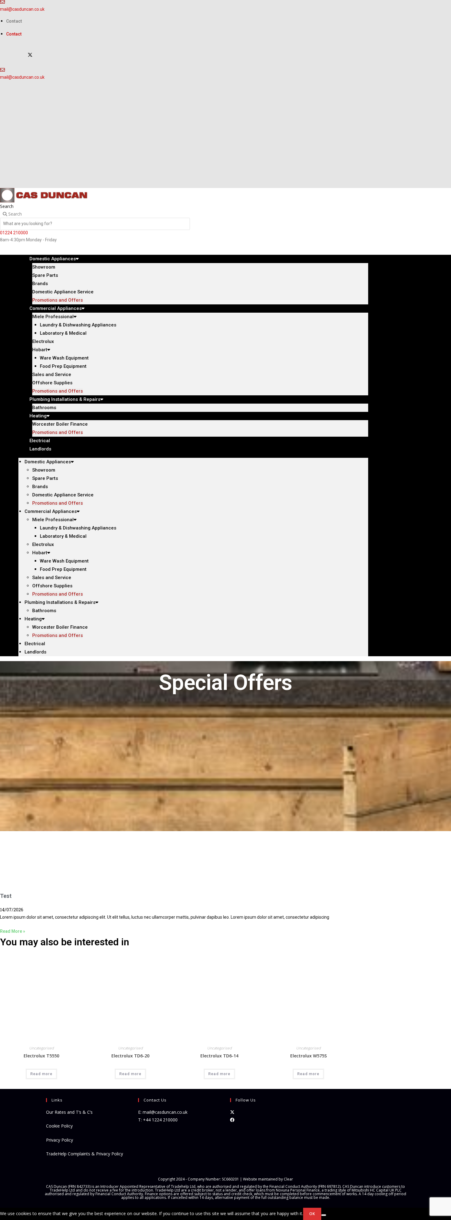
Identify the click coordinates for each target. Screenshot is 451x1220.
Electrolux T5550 (41, 1056)
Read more (41, 1074)
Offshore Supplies (52, 383)
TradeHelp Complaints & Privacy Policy (84, 1154)
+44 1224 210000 (160, 1120)
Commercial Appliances (55, 308)
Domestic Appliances (52, 259)
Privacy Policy (59, 1140)
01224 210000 (14, 232)
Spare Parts (45, 275)
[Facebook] (232, 1120)
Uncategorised (41, 1048)
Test (6, 896)
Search (6, 206)
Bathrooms (44, 610)
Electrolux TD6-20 (130, 1056)
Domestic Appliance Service (63, 292)
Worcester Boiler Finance (60, 424)
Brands (40, 283)
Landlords (40, 449)
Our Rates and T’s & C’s (69, 1112)
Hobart (39, 349)
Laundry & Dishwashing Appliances (78, 325)
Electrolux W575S (308, 1056)
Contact (14, 21)
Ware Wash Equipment (64, 358)
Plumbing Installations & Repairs (64, 399)
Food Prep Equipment (63, 366)
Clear (288, 1179)
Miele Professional (53, 316)
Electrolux (43, 341)
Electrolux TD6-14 (219, 1056)
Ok (312, 1213)
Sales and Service (51, 374)
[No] (323, 1215)
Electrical (35, 643)
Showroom (43, 267)
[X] (30, 55)
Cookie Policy (59, 1126)
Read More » (12, 931)
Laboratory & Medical (63, 333)
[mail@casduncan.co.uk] (2, 69)
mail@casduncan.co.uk (22, 9)
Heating (38, 416)
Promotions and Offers (57, 432)
